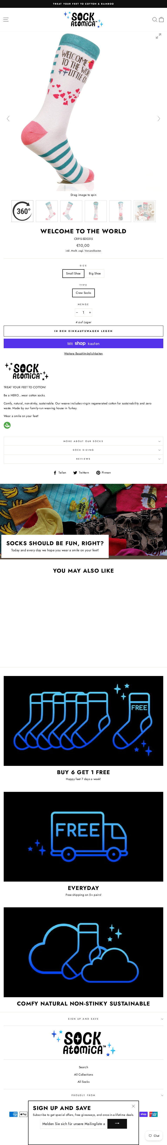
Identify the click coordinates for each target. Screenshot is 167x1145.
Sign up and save (83, 1019)
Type (83, 285)
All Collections (83, 1074)
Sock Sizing (83, 450)
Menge (83, 304)
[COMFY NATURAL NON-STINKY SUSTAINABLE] (83, 952)
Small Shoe (73, 273)
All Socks (83, 1081)
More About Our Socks (83, 441)
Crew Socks (83, 293)
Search (83, 1067)
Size (83, 265)
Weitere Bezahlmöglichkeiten (83, 353)
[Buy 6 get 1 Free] (83, 721)
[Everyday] (83, 837)
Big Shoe (95, 273)
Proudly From (83, 1095)
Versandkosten (93, 250)
